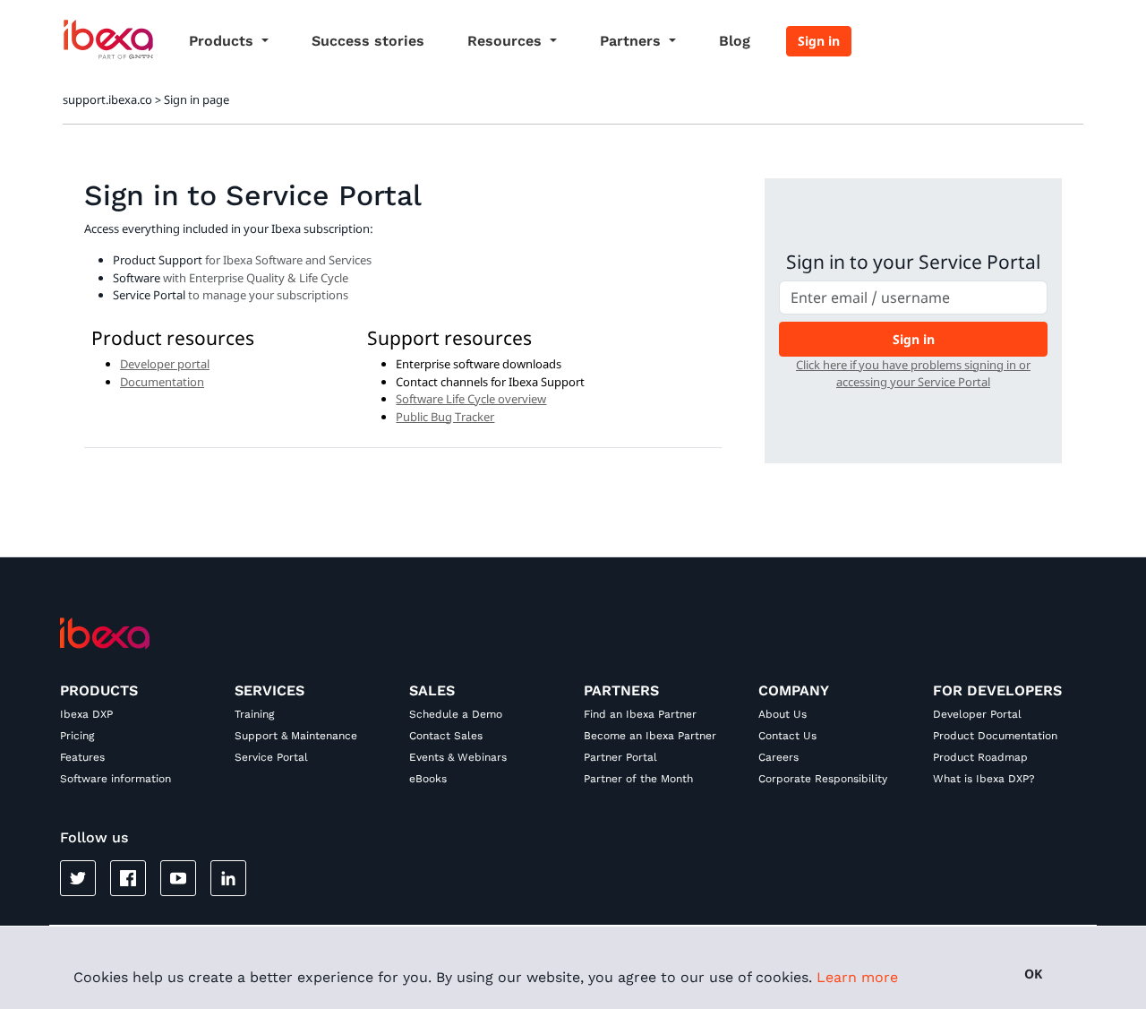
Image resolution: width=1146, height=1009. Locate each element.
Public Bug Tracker (445, 417)
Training (254, 714)
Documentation (162, 382)
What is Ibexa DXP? (984, 778)
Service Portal (271, 757)
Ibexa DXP (86, 714)
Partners (632, 40)
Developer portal (165, 364)
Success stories (368, 40)
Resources (506, 40)
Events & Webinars (458, 757)
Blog (734, 40)
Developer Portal (977, 714)
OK (1033, 973)
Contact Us (787, 735)
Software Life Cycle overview (471, 399)
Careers (778, 757)
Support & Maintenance (296, 735)
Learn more (857, 977)
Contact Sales (446, 735)
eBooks (428, 778)
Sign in (819, 40)
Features (82, 757)
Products (223, 40)
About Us (782, 714)
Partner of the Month (638, 778)
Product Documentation (995, 735)
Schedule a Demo (455, 714)
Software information (115, 778)
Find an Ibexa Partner (640, 714)
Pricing (77, 735)
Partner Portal (620, 757)
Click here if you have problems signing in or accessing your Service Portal (913, 374)
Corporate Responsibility (822, 778)
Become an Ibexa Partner (650, 735)
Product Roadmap (980, 757)
